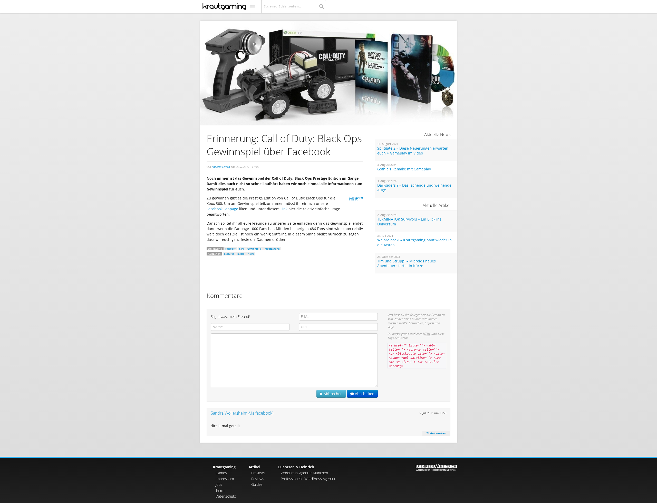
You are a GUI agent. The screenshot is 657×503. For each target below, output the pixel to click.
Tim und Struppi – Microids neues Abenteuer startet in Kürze (406, 263)
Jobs (219, 484)
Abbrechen (333, 393)
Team (220, 490)
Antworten (437, 433)
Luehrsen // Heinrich (296, 466)
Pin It (353, 199)
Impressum (225, 478)
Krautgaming (272, 248)
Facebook (230, 248)
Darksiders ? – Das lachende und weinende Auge (414, 188)
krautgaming (224, 6)
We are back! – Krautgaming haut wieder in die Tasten (414, 242)
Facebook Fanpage (223, 208)
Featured (229, 253)
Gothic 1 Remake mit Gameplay (404, 169)
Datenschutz (226, 496)
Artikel (254, 466)
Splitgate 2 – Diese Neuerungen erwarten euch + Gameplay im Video (412, 151)
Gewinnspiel (254, 248)
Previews (258, 472)
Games (221, 472)
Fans (241, 248)
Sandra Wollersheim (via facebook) (242, 413)
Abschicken (364, 393)
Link (284, 208)
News (251, 253)
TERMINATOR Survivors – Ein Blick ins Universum (409, 221)
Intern (241, 253)
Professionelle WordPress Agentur (308, 478)
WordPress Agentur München (304, 472)
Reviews (257, 478)
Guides (257, 484)
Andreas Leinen (221, 167)
